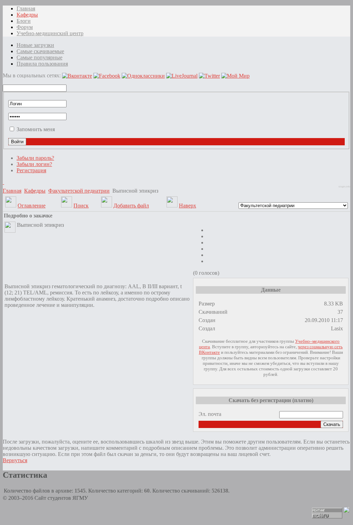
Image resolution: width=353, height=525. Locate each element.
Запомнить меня (36, 129)
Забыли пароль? (35, 158)
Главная (12, 191)
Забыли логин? (34, 164)
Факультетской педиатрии (79, 191)
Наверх (187, 205)
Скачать (331, 424)
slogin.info (344, 186)
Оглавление (32, 205)
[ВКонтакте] (3, 182)
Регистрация (31, 170)
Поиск (81, 205)
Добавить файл (131, 205)
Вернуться (15, 460)
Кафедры (35, 191)
